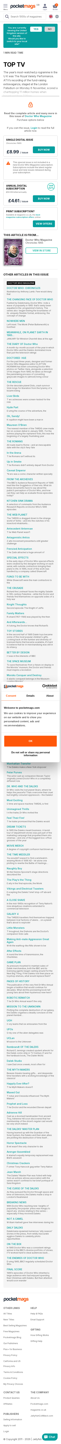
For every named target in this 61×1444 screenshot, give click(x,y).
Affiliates (7, 1404)
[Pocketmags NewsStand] (22, 6)
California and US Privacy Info (12, 1363)
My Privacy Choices (13, 1384)
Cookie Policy (10, 1378)
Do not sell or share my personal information (30, 754)
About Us (35, 1398)
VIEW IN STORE (42, 250)
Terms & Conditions (13, 1372)
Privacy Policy (10, 1355)
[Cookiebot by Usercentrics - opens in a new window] (43, 686)
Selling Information (12, 1419)
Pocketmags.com (39, 1404)
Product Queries (11, 1398)
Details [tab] (30, 695)
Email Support (37, 1319)
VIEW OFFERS (44, 223)
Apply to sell (9, 1425)
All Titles (7, 1313)
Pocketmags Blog (12, 1337)
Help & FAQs (36, 1313)
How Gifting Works (39, 1335)
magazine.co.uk (38, 1410)
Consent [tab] (11, 695)
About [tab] (50, 695)
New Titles (8, 1319)
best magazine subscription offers (23, 216)
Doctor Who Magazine (38, 116)
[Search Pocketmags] (7, 17)
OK (31, 741)
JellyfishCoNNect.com (41, 1415)
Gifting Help (36, 1341)
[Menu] (5, 6)
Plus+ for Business (12, 1349)
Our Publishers (10, 1343)
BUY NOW (44, 149)
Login (34, 127)
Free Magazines (11, 1331)
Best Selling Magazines (15, 1325)
